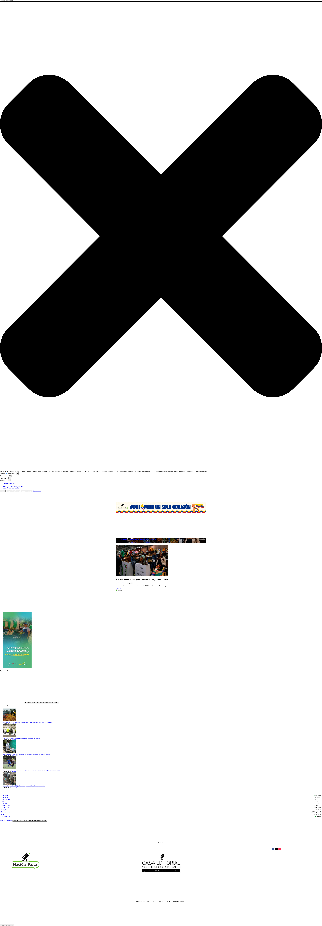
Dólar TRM (4, 795)
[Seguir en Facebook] (273, 849)
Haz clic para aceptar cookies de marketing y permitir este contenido (41, 702)
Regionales (136, 518)
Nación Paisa (132, 542)
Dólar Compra (5, 799)
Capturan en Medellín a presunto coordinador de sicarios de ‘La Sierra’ (22, 738)
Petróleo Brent (5, 806)
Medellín (130, 518)
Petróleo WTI (5, 808)
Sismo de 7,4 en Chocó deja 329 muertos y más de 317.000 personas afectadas (24, 786)
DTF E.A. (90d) (6, 816)
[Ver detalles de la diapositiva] (17, 667)
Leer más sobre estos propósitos (11, 488)
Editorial (150, 518)
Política (156, 518)
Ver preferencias (16, 491)
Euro (2, 801)
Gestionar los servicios (9, 485)
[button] (161, 236)
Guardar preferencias (26, 491)
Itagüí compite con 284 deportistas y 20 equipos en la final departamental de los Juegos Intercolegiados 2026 (32, 770)
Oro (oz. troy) (5, 812)
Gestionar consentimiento (7, 925)
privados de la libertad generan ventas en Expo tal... (139, 539)
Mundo (168, 518)
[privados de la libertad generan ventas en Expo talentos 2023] (142, 576)
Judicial (191, 518)
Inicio (124, 518)
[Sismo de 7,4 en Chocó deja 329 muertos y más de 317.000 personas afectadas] (9, 784)
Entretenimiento (176, 518)
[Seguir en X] (276, 849)
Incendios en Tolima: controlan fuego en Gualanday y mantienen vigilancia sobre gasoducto (27, 722)
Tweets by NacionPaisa (23, 820)
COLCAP (4, 803)
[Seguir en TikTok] (279, 849)
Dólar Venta (4, 797)
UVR (2, 814)
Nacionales (143, 518)
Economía (184, 518)
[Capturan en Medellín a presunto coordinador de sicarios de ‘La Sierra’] (9, 736)
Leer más (118, 588)
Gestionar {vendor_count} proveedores (13, 486)
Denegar (8, 491)
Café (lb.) (4, 810)
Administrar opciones (9, 483)
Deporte (162, 518)
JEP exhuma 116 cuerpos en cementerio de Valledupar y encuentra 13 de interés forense (26, 754)
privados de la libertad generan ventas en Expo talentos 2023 (142, 579)
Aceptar (2, 491)
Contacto (197, 518)
